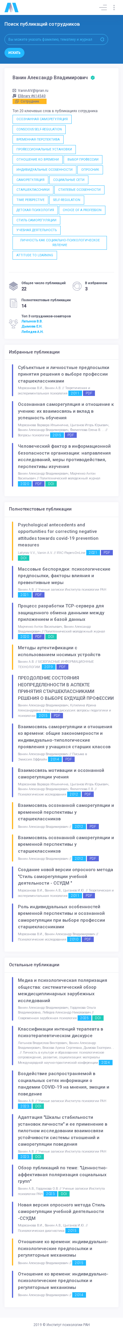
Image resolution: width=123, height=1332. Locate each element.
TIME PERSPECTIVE (30, 200)
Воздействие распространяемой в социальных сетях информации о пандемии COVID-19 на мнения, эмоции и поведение (63, 1084)
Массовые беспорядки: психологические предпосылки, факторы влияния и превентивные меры (64, 575)
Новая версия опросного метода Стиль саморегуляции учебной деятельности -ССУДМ (61, 1211)
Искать (14, 52)
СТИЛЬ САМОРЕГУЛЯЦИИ (36, 220)
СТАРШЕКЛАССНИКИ (33, 190)
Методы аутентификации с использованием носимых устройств (59, 651)
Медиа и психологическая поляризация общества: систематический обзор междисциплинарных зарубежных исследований (62, 990)
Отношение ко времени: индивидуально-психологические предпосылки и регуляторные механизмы (63, 1248)
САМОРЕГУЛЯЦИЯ (30, 180)
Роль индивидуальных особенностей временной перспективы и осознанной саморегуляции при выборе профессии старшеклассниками (61, 917)
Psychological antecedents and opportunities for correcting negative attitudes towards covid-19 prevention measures (58, 535)
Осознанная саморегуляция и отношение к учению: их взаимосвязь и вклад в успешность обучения (66, 411)
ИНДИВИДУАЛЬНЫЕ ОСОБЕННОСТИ (44, 170)
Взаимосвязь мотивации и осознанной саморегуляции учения (61, 774)
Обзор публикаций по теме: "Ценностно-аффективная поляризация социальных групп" (62, 1174)
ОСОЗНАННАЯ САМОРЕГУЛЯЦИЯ (42, 119)
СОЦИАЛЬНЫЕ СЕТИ (68, 180)
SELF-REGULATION (66, 200)
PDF (89, 393)
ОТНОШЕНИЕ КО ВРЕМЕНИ (37, 159)
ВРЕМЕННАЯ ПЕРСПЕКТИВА (38, 139)
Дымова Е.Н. (31, 326)
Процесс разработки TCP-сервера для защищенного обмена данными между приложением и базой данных (61, 612)
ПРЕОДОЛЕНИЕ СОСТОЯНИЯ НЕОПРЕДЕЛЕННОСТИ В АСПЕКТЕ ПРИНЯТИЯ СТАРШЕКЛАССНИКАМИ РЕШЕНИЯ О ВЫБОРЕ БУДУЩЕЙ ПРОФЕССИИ (66, 688)
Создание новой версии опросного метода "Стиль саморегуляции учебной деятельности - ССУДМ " (65, 876)
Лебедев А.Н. (32, 332)
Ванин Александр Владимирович (51, 77)
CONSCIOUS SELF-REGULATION (39, 129)
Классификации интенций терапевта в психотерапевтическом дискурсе (60, 1032)
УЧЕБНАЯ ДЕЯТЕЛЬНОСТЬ (36, 230)
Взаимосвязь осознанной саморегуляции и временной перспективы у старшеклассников (66, 812)
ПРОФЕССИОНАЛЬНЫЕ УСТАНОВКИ (44, 149)
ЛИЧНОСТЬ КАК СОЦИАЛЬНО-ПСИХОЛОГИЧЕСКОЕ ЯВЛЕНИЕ (60, 242)
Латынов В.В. (32, 321)
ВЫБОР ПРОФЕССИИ (83, 159)
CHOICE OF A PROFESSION (82, 210)
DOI (51, 484)
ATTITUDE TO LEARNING (34, 255)
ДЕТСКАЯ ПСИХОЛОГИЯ (35, 210)
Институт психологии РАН (68, 1325)
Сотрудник (30, 101)
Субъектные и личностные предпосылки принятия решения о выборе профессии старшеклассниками (63, 374)
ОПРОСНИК (90, 170)
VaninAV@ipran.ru (33, 91)
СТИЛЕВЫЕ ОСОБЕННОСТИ (79, 190)
